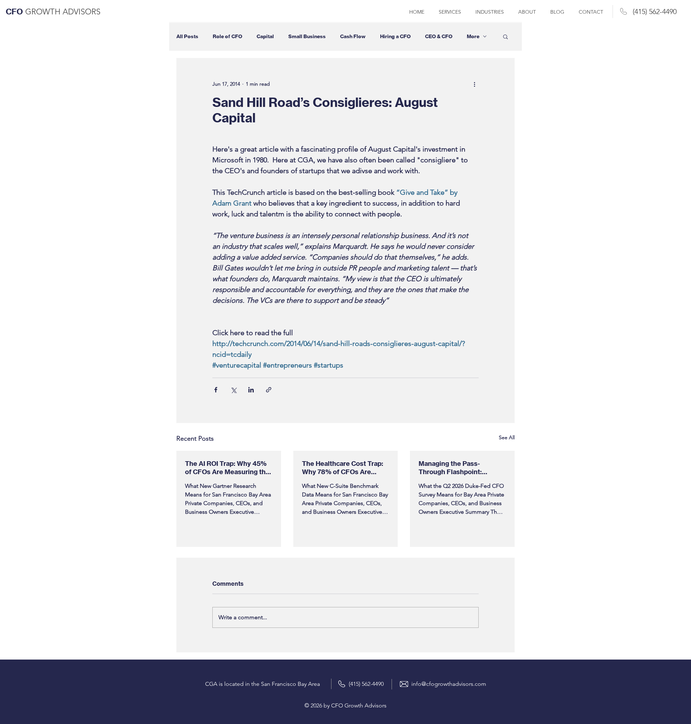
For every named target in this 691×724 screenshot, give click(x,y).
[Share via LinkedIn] (251, 389)
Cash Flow (353, 36)
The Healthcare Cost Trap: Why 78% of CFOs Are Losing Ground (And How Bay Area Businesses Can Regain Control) (342, 467)
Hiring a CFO (395, 36)
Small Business (307, 36)
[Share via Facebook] (215, 389)
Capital (265, 36)
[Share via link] (268, 389)
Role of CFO (227, 36)
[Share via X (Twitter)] (233, 389)
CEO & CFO (438, 36)
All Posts (187, 36)
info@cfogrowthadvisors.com (448, 683)
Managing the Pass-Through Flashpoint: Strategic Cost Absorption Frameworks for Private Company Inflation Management (459, 467)
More (473, 36)
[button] (505, 36)
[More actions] (474, 84)
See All (507, 437)
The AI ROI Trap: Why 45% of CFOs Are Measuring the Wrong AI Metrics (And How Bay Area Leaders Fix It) (228, 467)
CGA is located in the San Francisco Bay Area (262, 683)
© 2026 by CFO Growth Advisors (345, 705)
